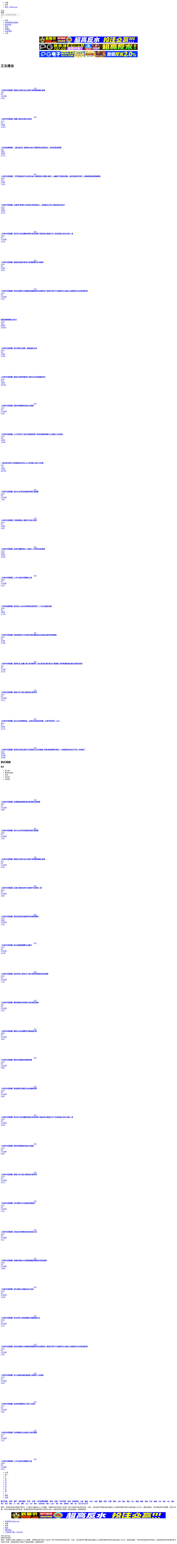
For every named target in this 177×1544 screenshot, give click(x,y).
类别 (6, 27)
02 (6, 1479)
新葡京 (7, 29)
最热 (72, 1503)
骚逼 (137, 1501)
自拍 (69, 1501)
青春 (57, 1503)
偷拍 (61, 1503)
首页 (6, 20)
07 (6, 1488)
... (5, 1493)
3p (14, 1503)
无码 (10, 1501)
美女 (6, 1503)
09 (6, 1491)
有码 (51, 1501)
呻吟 (114, 1501)
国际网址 (8, 1530)
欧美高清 (75, 1501)
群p (76, 1503)
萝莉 (164, 1501)
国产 (15, 1501)
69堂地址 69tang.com (12, 1521)
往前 (6, 1497)
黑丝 (128, 1501)
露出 (172, 1501)
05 (6, 1484)
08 (6, 1490)
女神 (33, 1501)
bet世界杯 (8, 31)
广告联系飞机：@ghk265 (14, 1532)
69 (9, 1536)
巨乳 (105, 1501)
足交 (31, 1503)
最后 (6, 1495)
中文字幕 (62, 1501)
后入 (132, 1501)
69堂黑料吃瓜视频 (11, 22)
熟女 (10, 1503)
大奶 (95, 1501)
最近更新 (8, 24)
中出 (168, 1501)
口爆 (109, 1501)
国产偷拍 (22, 1501)
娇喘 (155, 1501)
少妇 (119, 1501)
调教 (22, 1503)
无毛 (18, 1503)
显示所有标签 (83, 1503)
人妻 (81, 1501)
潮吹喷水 (66, 1503)
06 (6, 1486)
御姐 (86, 1501)
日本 (28, 1501)
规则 (6, 1528)
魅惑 (35, 1503)
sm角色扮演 (41, 1503)
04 (6, 1482)
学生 (2, 1503)
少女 (159, 1501)
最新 (100, 1501)
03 (6, 1480)
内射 (56, 1501)
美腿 (47, 1503)
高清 (146, 1501)
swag (26, 1503)
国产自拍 (4, 1501)
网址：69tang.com (11, 7)
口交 (91, 1501)
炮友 (123, 1501)
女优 (150, 1501)
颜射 (141, 1501)
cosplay (52, 1503)
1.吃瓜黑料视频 (42, 1501)
